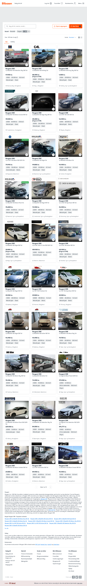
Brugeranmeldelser (42, 556)
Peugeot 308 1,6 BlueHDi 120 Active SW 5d (41, 519)
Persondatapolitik (73, 559)
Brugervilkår (72, 556)
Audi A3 (50, 544)
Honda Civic (43, 544)
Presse (70, 554)
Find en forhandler (27, 554)
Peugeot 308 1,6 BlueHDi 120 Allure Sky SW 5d (17, 519)
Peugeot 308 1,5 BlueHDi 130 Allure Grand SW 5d (41, 521)
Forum (39, 554)
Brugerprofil (56, 561)
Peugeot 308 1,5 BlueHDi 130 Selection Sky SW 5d (62, 523)
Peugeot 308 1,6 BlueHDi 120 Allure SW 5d (16, 525)
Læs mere (79, 583)
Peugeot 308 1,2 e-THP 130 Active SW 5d (37, 523)
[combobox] (20, 26)
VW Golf (37, 544)
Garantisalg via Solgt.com (10, 557)
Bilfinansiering (25, 556)
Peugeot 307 (44, 499)
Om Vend (71, 571)
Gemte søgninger (58, 559)
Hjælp (70, 569)
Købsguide (24, 561)
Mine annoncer (57, 554)
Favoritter (56, 556)
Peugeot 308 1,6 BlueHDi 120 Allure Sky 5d (16, 521)
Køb (6, 42)
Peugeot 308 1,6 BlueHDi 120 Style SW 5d (65, 519)
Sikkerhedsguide (73, 566)
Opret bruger (57, 564)
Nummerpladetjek (26, 559)
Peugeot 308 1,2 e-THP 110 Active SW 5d (15, 523)
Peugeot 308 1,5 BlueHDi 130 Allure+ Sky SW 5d (68, 521)
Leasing (13, 42)
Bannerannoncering (74, 564)
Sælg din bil (9, 554)
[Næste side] (50, 487)
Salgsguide (8, 565)
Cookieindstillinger (74, 561)
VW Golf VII (52, 510)
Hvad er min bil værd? (10, 561)
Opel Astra (56, 544)
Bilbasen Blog (41, 559)
